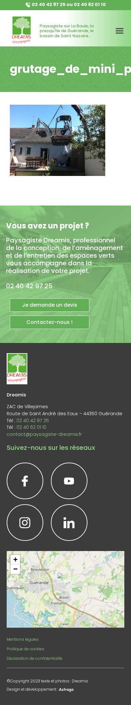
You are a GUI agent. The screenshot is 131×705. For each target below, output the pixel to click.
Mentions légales (23, 639)
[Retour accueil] (21, 30)
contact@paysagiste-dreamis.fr (44, 434)
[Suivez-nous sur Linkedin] (69, 522)
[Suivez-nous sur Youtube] (69, 481)
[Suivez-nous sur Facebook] (25, 481)
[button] (65, 581)
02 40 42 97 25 (49, 4)
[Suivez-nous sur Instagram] (25, 522)
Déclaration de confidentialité (34, 658)
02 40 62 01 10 (90, 4)
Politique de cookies (25, 649)
